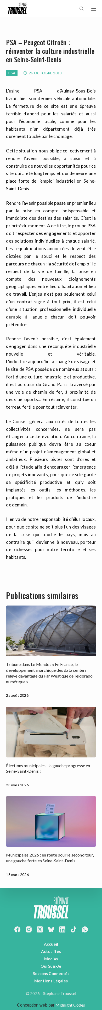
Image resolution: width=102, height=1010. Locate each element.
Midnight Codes (70, 1004)
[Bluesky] (51, 929)
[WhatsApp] (85, 929)
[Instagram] (29, 929)
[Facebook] (17, 929)
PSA (11, 73)
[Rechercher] (81, 9)
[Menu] (93, 8)
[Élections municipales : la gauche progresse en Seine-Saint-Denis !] (51, 732)
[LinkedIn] (62, 929)
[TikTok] (74, 929)
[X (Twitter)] (40, 929)
